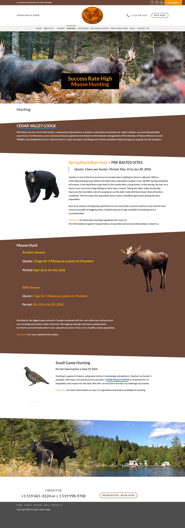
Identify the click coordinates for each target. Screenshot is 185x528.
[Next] (177, 67)
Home (39, 28)
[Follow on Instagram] (157, 2)
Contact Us (143, 28)
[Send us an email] (161, 2)
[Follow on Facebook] (152, 2)
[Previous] (7, 67)
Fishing (61, 28)
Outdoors (83, 28)
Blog (132, 28)
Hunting (71, 28)
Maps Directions (119, 28)
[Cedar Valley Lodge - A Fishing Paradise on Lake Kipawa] (92, 15)
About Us (48, 28)
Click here (22, 334)
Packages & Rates (100, 28)
